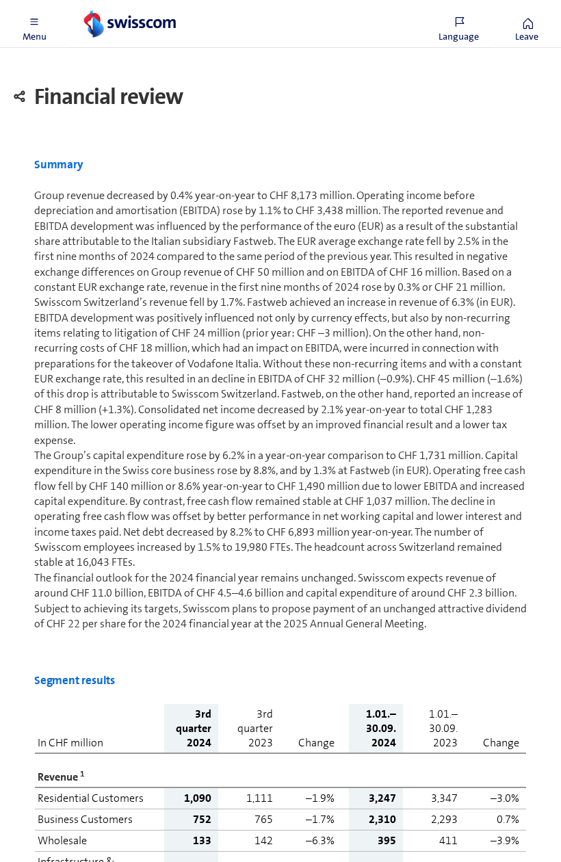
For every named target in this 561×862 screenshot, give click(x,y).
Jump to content (102, 8)
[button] (34, 24)
